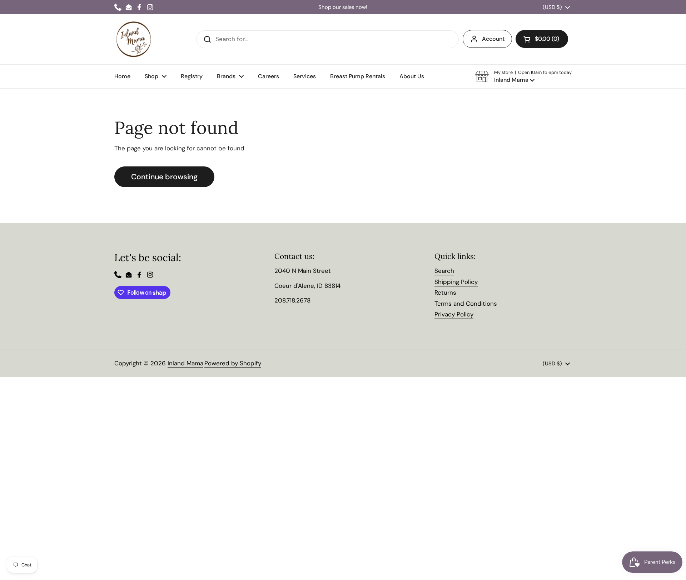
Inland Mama (185, 363)
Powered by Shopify (232, 363)
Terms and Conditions (465, 304)
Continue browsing (164, 177)
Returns (445, 292)
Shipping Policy (456, 282)
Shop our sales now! (342, 7)
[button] (523, 76)
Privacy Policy (453, 314)
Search (444, 271)
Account (493, 38)
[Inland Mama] (133, 39)
